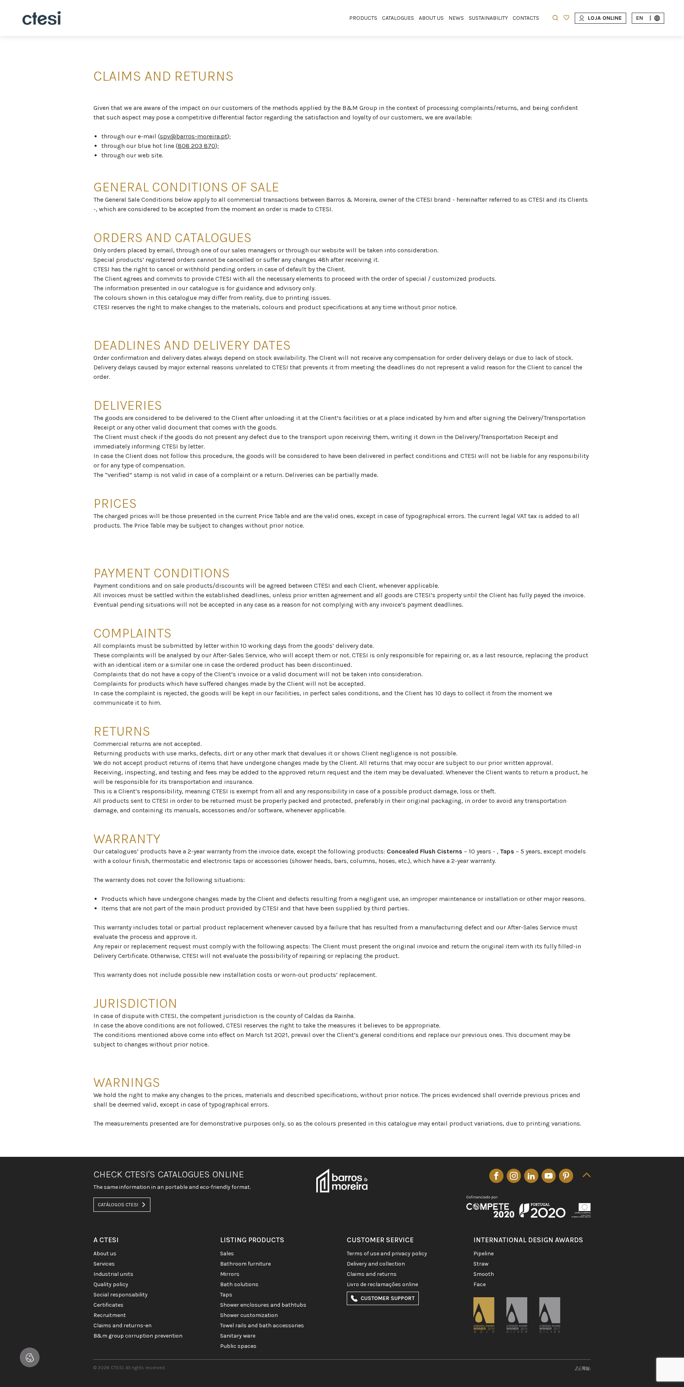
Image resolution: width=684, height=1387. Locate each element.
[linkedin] (531, 1176)
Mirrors (229, 1274)
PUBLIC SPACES (238, 1346)
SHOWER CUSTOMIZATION (249, 1315)
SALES (227, 1254)
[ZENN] (583, 1367)
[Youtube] (549, 1176)
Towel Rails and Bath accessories (262, 1326)
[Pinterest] (566, 1176)
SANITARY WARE (237, 1336)
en (643, 18)
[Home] (41, 18)
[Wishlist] (566, 18)
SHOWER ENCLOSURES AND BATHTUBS (263, 1305)
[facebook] (496, 1176)
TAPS (226, 1295)
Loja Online (605, 18)
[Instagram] (514, 1176)
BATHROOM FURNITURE (245, 1264)
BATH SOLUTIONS (239, 1284)
